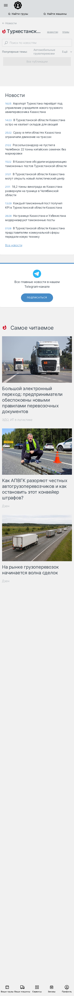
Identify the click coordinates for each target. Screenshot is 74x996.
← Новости (9, 23)
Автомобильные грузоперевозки (44, 51)
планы (65, 31)
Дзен (5, 506)
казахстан (52, 31)
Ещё (65, 51)
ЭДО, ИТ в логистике (17, 420)
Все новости (13, 245)
